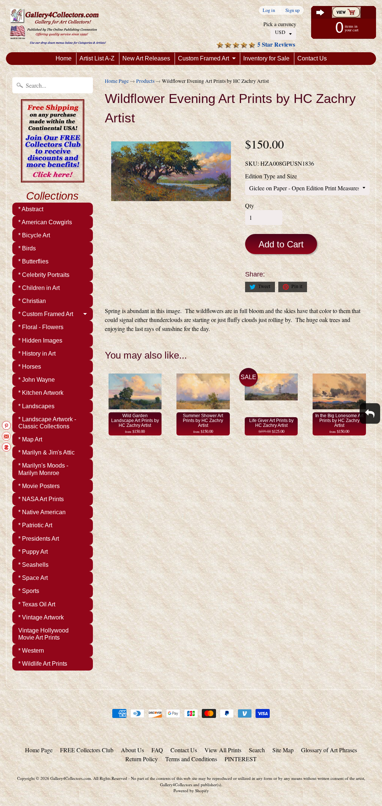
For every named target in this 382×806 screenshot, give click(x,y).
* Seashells (33, 565)
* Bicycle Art (34, 235)
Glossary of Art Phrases (329, 750)
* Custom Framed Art (45, 314)
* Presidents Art (38, 538)
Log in (269, 10)
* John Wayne (36, 380)
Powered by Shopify (191, 790)
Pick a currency (279, 24)
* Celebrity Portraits (43, 275)
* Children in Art (39, 288)
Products (145, 81)
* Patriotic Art (35, 525)
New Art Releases (146, 58)
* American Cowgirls (45, 222)
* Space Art (33, 578)
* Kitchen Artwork (40, 393)
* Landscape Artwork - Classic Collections (47, 422)
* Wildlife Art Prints (42, 663)
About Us (132, 750)
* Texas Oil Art (36, 604)
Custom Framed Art (203, 58)
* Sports (28, 591)
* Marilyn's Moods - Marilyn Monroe (43, 469)
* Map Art (30, 439)
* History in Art (37, 353)
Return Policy (141, 759)
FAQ (157, 750)
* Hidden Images (40, 340)
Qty (249, 205)
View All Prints (222, 750)
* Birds (27, 248)
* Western (31, 650)
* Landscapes (36, 406)
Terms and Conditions (191, 759)
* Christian (32, 301)
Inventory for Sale (266, 58)
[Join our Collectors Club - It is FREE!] (52, 178)
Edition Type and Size (271, 176)
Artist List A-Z (97, 58)
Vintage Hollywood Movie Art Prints (43, 634)
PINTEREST (241, 759)
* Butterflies (33, 261)
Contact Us (312, 58)
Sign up (292, 10)
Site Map (283, 750)
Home (64, 58)
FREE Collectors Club (86, 750)
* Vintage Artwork (41, 617)
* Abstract (30, 209)
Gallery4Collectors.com (70, 778)
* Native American (42, 512)
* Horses (29, 366)
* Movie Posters (39, 486)
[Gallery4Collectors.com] (58, 26)
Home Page (117, 81)
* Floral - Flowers (40, 327)
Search (257, 750)
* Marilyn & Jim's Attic (46, 452)
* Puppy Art (33, 552)
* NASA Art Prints (41, 499)
